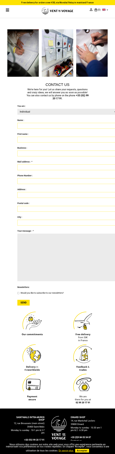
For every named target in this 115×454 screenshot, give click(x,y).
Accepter (82, 450)
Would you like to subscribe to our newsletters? (42, 293)
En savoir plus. (66, 450)
